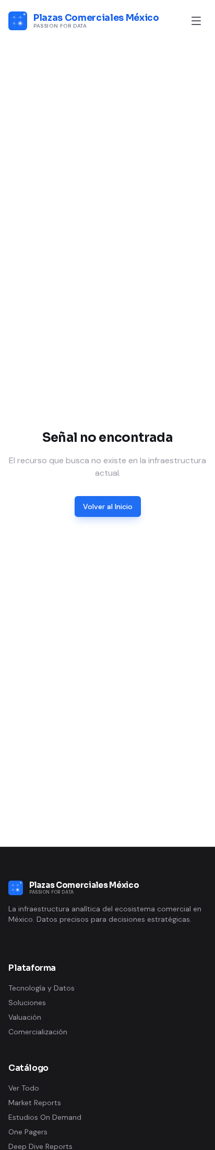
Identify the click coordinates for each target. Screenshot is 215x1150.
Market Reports (34, 1102)
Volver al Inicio (108, 506)
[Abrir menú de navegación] (196, 20)
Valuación (24, 1017)
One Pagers (27, 1131)
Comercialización (37, 1031)
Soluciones (27, 1002)
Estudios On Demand (44, 1117)
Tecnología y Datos (41, 988)
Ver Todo (23, 1088)
